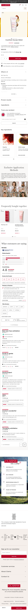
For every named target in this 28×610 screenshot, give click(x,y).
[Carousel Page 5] (15, 38)
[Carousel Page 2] (12, 38)
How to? (3, 81)
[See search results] (25, 8)
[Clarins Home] (5, 5)
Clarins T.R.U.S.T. (19, 114)
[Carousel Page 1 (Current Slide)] (11, 38)
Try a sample (21, 63)
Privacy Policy (5, 603)
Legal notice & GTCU (9, 601)
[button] (14, 71)
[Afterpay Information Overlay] (20, 52)
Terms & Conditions (19, 559)
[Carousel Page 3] (13, 38)
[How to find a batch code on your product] (25, 119)
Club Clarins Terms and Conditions (18, 603)
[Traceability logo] (3, 115)
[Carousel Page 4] (14, 38)
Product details (14, 46)
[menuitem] (19, 5)
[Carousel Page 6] (16, 38)
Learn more (3, 525)
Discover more (6, 155)
